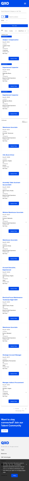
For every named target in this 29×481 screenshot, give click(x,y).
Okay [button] (14, 475)
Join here (4, 430)
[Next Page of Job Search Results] (25, 408)
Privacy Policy (21, 470)
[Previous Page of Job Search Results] (22, 408)
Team (2, 450)
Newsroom (4, 453)
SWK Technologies (6, 457)
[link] (14, 49)
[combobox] (13, 11)
